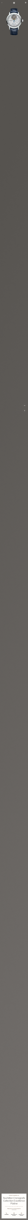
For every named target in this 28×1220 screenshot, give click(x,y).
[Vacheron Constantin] (14, 3)
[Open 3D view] (24, 405)
